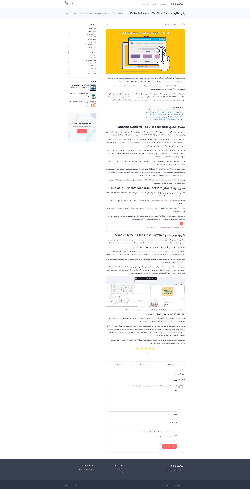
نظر (176, 390)
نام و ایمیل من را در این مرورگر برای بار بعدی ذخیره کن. (158, 432)
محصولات (164, 4)
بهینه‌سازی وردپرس (100, 13)
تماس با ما (145, 4)
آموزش (155, 4)
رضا (180, 25)
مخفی (172, 107)
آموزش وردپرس (112, 13)
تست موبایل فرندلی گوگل (164, 201)
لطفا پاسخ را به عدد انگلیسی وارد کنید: (165, 436)
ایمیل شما (173, 423)
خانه (120, 13)
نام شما (174, 414)
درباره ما (121, 472)
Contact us (82, 131)
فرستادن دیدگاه (169, 446)
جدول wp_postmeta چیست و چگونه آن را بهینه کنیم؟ (165, 228)
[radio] (153, 348)
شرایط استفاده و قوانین (86, 469)
